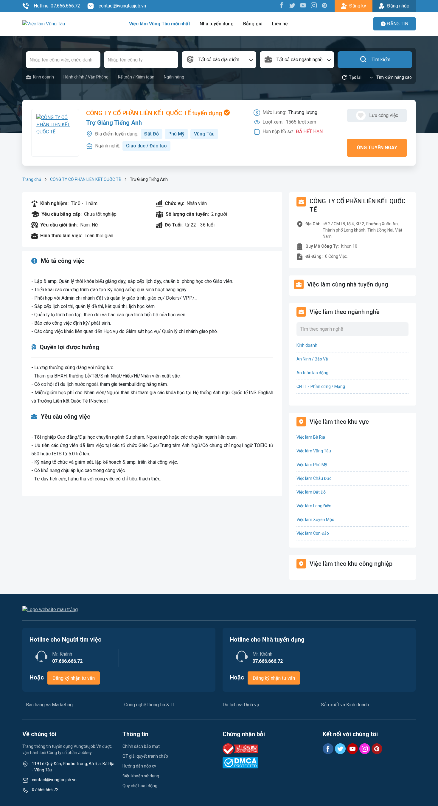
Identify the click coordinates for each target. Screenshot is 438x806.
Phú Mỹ (176, 134)
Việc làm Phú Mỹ (311, 464)
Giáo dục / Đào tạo (146, 146)
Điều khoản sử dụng (140, 775)
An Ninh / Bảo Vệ (312, 359)
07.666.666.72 (45, 789)
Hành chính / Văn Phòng (85, 77)
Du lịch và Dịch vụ (241, 705)
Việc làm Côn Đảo (312, 533)
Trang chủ (31, 179)
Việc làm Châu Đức (313, 478)
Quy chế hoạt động (139, 785)
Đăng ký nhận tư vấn (73, 678)
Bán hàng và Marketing (49, 705)
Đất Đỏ (151, 134)
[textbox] (219, 59)
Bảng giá (253, 24)
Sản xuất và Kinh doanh (345, 705)
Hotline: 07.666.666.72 (57, 6)
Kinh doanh (43, 77)
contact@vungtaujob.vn (122, 6)
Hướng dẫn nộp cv (139, 766)
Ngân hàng (174, 77)
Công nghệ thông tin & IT (149, 705)
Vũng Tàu (204, 134)
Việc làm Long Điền (313, 505)
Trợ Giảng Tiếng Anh (114, 122)
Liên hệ (280, 24)
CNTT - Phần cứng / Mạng (320, 386)
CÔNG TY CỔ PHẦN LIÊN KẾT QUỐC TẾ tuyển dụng (155, 113)
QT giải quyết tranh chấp (145, 756)
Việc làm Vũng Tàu (313, 451)
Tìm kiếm (381, 59)
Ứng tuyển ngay (377, 147)
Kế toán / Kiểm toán (136, 77)
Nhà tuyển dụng (217, 24)
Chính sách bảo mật (141, 746)
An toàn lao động (312, 372)
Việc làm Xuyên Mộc (315, 519)
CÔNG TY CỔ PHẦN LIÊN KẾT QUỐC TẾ (85, 179)
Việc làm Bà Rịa (310, 437)
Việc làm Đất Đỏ (311, 492)
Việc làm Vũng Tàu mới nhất (159, 24)
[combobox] (219, 59)
